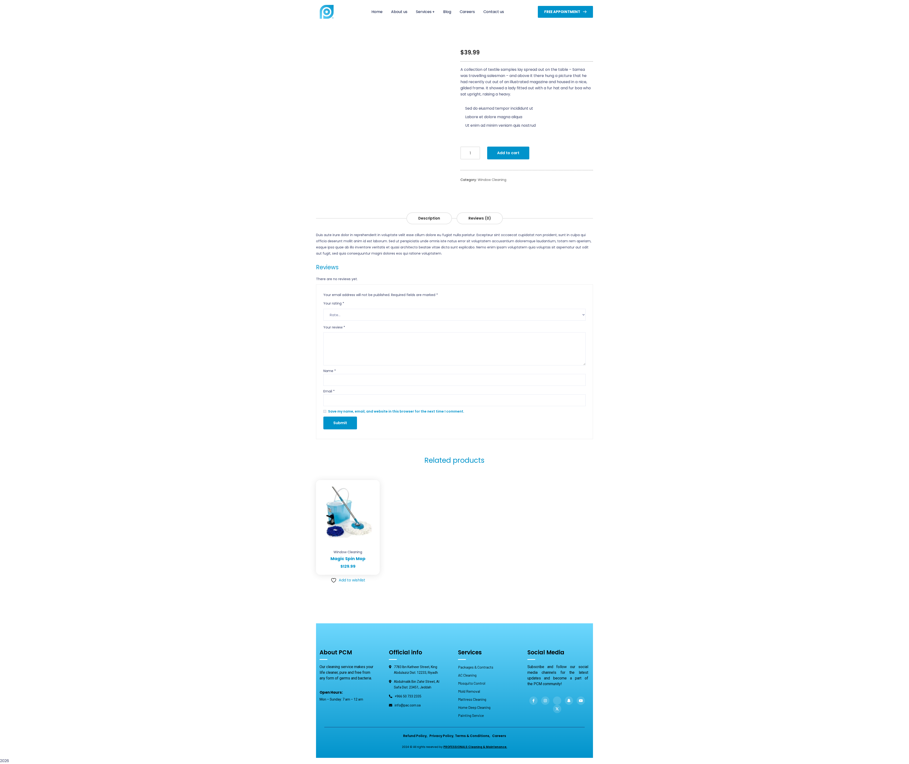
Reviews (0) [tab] (479, 218)
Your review (334, 327)
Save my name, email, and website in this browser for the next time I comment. (396, 411)
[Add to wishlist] (370, 492)
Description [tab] (429, 218)
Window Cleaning (492, 179)
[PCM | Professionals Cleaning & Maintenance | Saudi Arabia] (326, 11)
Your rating (333, 303)
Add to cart (508, 153)
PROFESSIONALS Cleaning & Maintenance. (475, 747)
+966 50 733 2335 (408, 696)
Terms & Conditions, (472, 735)
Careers (499, 735)
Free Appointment (562, 11)
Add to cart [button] (370, 480)
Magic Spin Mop (347, 559)
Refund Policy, (415, 735)
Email (329, 391)
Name (329, 371)
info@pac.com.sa (408, 705)
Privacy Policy (441, 735)
